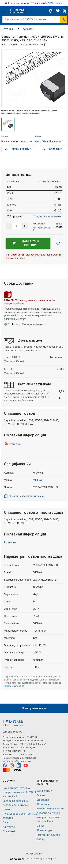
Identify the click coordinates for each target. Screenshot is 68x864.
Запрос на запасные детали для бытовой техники (15, 805)
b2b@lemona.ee (54, 3)
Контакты (9, 826)
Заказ (40, 825)
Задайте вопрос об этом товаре (27, 496)
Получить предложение (48, 216)
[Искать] (63, 19)
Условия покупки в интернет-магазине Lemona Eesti (48, 817)
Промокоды (44, 830)
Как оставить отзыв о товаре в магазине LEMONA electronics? (19, 792)
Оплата (41, 795)
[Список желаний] (58, 11)
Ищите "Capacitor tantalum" (49, 141)
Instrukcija (15, 444)
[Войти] (50, 11)
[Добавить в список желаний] (57, 243)
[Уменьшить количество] (24, 226)
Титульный (7, 29)
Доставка (43, 799)
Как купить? (44, 790)
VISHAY (39, 136)
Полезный (9, 831)
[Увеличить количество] (9, 226)
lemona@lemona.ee (14, 686)
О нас (6, 822)
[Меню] (4, 11)
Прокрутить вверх (34, 708)
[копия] (45, 44)
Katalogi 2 (28, 29)
